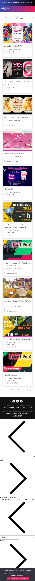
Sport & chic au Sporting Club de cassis (17, 339)
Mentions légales (9, 407)
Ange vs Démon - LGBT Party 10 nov (16, 117)
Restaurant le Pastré (12, 273)
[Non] (33, 574)
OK (9, 578)
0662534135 (6, 2)
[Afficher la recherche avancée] (33, 18)
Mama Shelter (11, 54)
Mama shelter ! (9, 189)
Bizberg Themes (17, 415)
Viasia (8, 235)
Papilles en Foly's (12, 311)
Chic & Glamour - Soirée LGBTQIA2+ (17, 82)
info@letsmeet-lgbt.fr (18, 2)
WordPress (17, 413)
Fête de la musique (10, 375)
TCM (8, 89)
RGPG (18, 407)
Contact (30, 407)
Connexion (29, 2)
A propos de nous (8, 405)
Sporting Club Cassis (13, 347)
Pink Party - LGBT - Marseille (14, 153)
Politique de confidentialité (24, 405)
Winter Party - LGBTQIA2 (13, 46)
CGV (24, 407)
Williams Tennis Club (12, 161)
